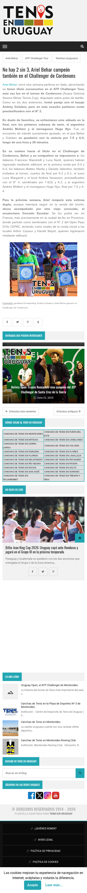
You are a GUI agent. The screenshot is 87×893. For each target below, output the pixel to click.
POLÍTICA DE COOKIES (45, 861)
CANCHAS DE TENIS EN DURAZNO (21, 451)
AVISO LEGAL (45, 839)
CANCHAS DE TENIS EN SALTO (60, 467)
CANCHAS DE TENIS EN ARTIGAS (21, 440)
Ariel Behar (11, 58)
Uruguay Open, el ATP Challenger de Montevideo (49, 685)
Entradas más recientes (22, 411)
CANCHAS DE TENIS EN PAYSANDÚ (62, 459)
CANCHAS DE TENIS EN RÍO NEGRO (22, 463)
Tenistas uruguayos (67, 58)
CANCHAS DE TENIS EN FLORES (61, 451)
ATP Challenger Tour (36, 58)
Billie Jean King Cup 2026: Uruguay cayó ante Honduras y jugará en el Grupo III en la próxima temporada (41, 549)
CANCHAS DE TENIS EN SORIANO (61, 471)
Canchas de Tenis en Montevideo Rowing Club (48, 740)
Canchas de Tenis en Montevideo (40, 721)
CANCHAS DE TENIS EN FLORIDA (21, 455)
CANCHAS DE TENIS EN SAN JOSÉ (21, 471)
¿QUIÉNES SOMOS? (45, 828)
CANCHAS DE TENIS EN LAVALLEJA (62, 455)
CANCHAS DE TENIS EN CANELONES (63, 440)
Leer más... (54, 885)
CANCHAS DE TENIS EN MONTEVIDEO (23, 434)
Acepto (32, 885)
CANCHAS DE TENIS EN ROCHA (20, 467)
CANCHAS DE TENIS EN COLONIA (61, 445)
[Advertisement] (43, 626)
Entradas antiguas (67, 411)
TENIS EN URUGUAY (61, 813)
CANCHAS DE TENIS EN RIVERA (60, 463)
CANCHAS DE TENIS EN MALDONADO (23, 459)
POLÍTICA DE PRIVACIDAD (45, 850)
